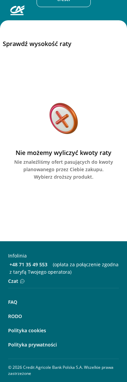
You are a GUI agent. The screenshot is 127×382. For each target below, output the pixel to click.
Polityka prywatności (32, 344)
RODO (15, 316)
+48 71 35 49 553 (28, 264)
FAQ (12, 302)
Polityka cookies (27, 330)
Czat (13, 281)
